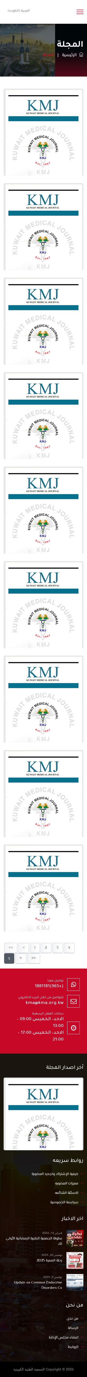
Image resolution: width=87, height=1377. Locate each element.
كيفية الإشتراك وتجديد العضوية (55, 1174)
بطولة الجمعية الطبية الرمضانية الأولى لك (34, 1241)
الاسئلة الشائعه (66, 1193)
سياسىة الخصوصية (64, 1202)
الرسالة (73, 1328)
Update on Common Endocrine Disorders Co (38, 1285)
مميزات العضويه (66, 1183)
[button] (18, 11)
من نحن (72, 1319)
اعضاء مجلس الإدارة (63, 1337)
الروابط (73, 1347)
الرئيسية (70, 55)
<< (10, 948)
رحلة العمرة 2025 (49, 1260)
